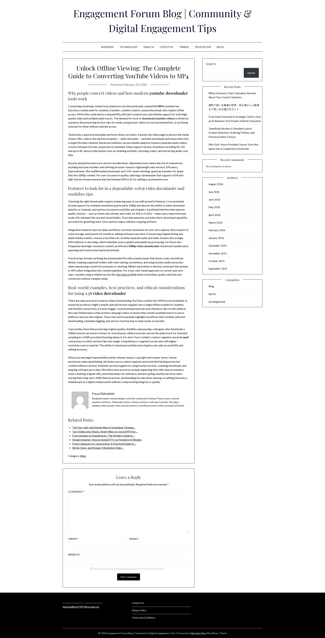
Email (134, 538)
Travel (184, 46)
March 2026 (215, 222)
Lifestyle (166, 46)
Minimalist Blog (198, 633)
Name (73, 538)
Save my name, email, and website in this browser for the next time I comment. (129, 569)
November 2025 (218, 253)
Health (149, 46)
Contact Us (138, 602)
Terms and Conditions (143, 617)
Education (203, 46)
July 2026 (214, 191)
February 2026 (217, 230)
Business (107, 46)
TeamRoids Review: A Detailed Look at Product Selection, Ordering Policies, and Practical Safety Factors (232, 132)
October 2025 (217, 261)
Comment (76, 491)
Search (211, 64)
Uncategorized (217, 301)
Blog (220, 46)
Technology (129, 46)
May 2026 (214, 207)
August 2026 (216, 184)
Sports (212, 293)
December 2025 (218, 245)
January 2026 (216, 237)
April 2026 (215, 214)
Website (74, 554)
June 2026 (214, 199)
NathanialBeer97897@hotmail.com (81, 606)
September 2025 (218, 268)
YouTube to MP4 (126, 274)
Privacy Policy (139, 610)
